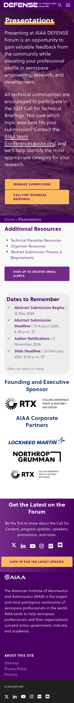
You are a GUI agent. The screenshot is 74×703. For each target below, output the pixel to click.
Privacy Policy (16, 668)
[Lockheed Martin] (36, 441)
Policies (11, 674)
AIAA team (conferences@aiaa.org (30, 140)
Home (10, 219)
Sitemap (12, 663)
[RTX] (37, 403)
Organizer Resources (28, 246)
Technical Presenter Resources (36, 240)
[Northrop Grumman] (36, 456)
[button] (68, 5)
